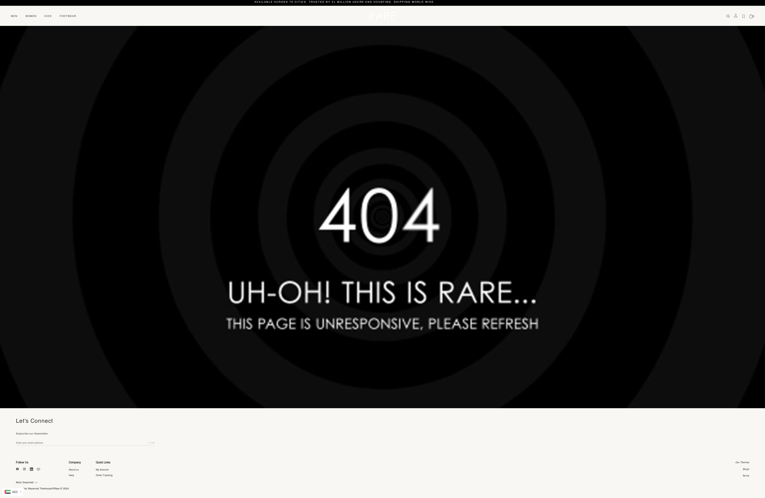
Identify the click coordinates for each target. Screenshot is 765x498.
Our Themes (742, 462)
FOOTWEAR (68, 16)
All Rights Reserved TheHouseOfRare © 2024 (42, 488)
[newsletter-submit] (151, 442)
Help (71, 475)
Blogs (746, 469)
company (75, 462)
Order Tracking (104, 475)
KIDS (48, 16)
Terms (745, 476)
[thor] (382, 14)
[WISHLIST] (743, 16)
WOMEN (31, 16)
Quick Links (103, 462)
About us (74, 470)
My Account (102, 470)
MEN (14, 16)
